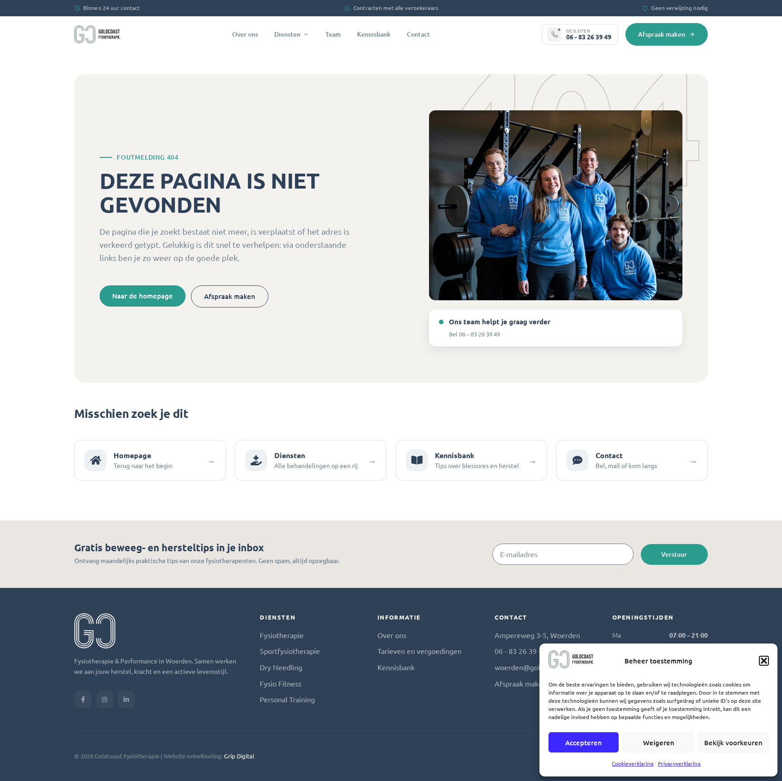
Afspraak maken (661, 34)
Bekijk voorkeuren (733, 742)
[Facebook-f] (82, 699)
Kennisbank (374, 34)
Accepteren (583, 742)
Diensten (287, 34)
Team (333, 34)
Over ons (245, 34)
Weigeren (658, 742)
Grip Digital (239, 756)
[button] (763, 660)
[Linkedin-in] (126, 699)
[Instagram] (104, 699)
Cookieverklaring (632, 763)
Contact (418, 34)
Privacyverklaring (679, 763)
